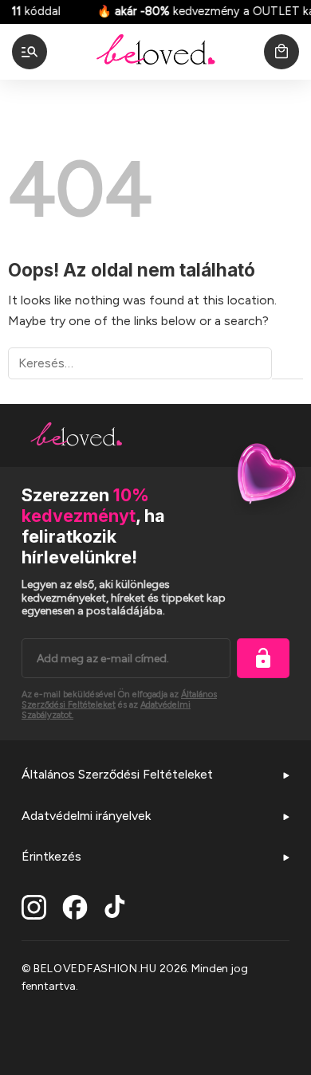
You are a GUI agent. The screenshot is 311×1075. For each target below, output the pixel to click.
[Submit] (287, 363)
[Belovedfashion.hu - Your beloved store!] (155, 52)
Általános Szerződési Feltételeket (117, 774)
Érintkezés (51, 856)
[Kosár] (281, 51)
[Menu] (29, 51)
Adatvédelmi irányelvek (86, 815)
